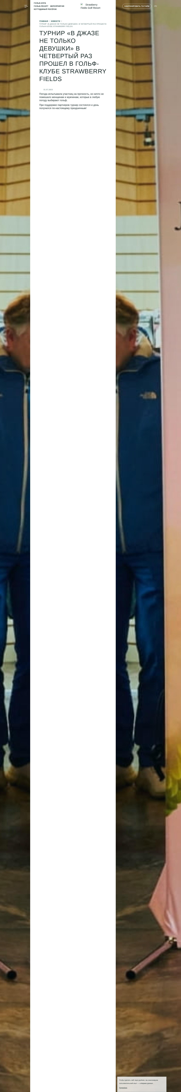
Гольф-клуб (40, 3)
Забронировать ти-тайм (136, 6)
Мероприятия (57, 6)
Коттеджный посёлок (45, 9)
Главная (43, 21)
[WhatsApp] (26, 25)
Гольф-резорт (41, 6)
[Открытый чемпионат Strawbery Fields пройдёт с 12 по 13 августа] (25, 32)
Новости (55, 21)
